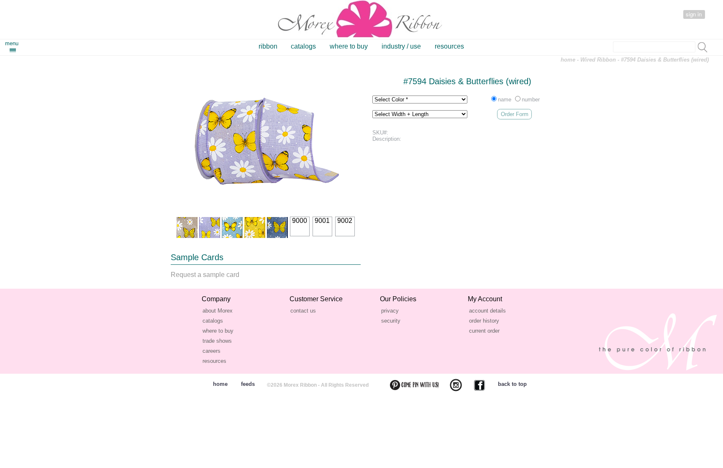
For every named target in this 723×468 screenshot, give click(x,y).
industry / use (401, 46)
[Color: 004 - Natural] (187, 227)
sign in (694, 14)
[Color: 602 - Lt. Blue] (232, 227)
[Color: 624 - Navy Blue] (277, 227)
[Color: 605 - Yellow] (255, 227)
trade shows (217, 341)
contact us (303, 311)
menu (11, 43)
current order (484, 331)
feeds (248, 384)
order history (484, 321)
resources (449, 46)
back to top (512, 384)
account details (487, 311)
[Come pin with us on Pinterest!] (409, 385)
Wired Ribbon (598, 60)
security (390, 321)
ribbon (268, 46)
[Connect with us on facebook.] (474, 385)
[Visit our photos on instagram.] (451, 385)
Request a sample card (205, 274)
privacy (390, 311)
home (568, 60)
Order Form (514, 114)
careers (211, 351)
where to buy (349, 46)
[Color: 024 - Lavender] (209, 227)
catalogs (303, 46)
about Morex (218, 311)
